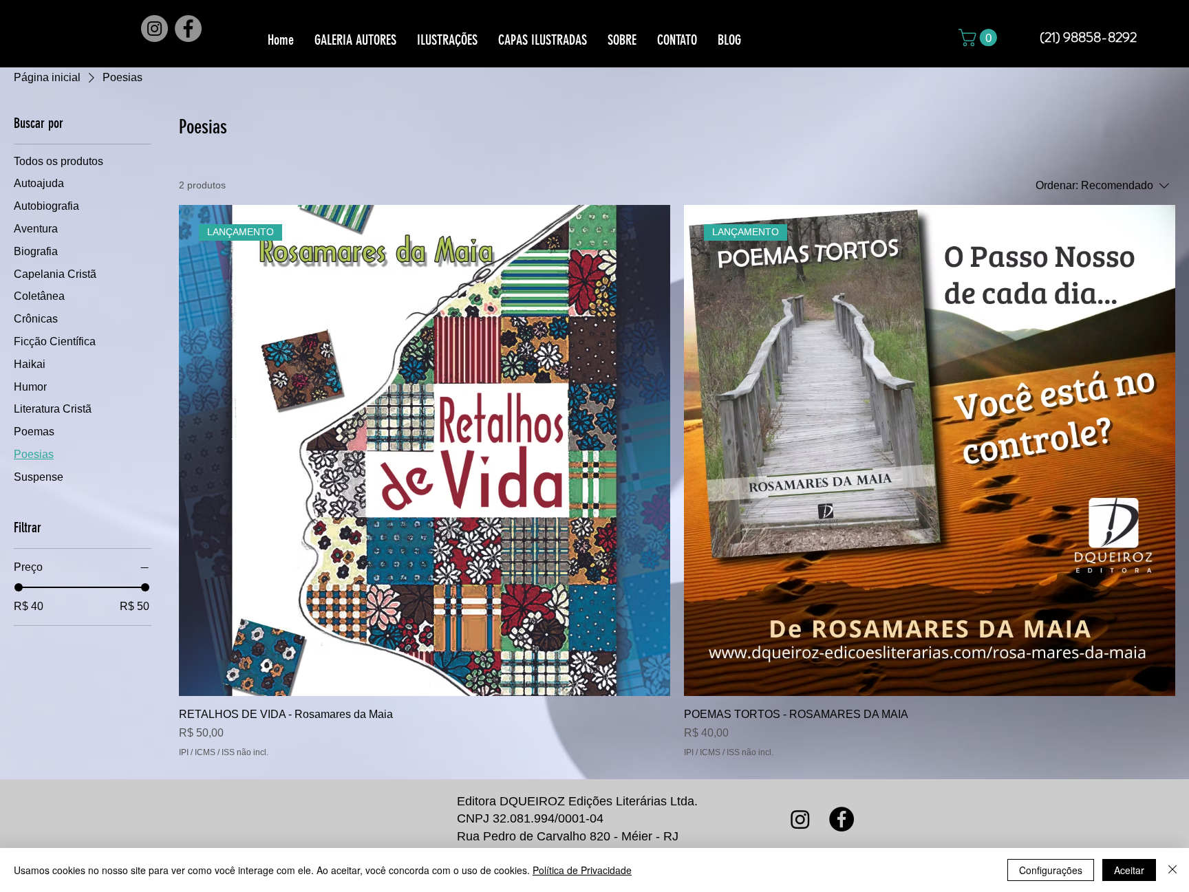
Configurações (1050, 870)
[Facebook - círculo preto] (841, 819)
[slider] (18, 587)
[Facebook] (188, 28)
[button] (979, 37)
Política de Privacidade (582, 870)
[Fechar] (1172, 870)
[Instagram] (154, 28)
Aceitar (1129, 870)
